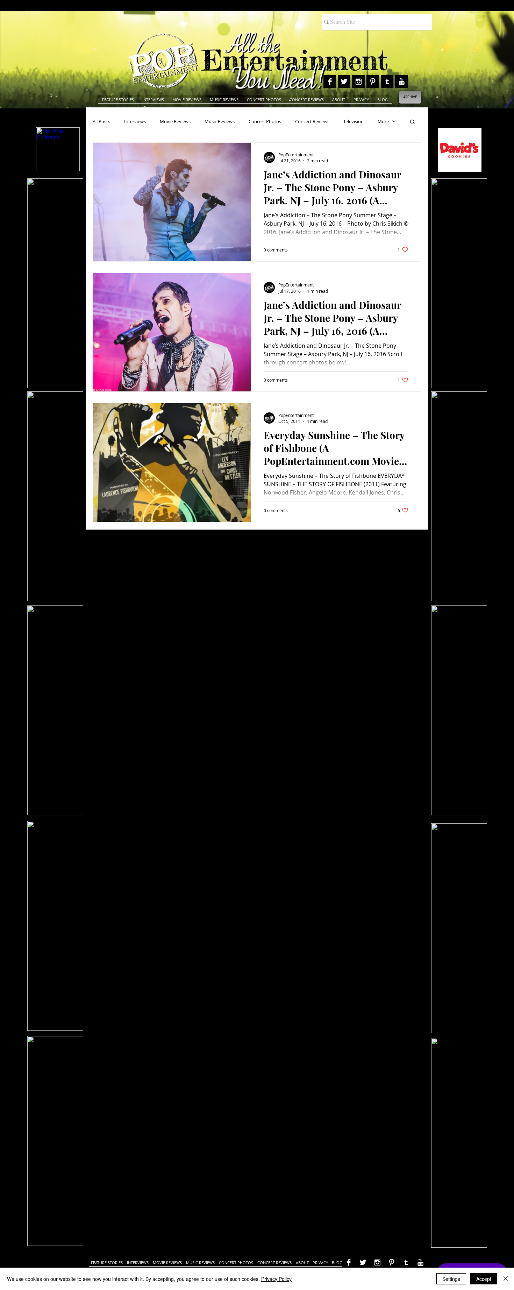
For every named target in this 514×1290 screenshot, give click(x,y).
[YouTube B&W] (401, 81)
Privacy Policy (276, 1278)
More (383, 121)
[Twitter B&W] (344, 81)
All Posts (101, 121)
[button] (412, 122)
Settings (451, 1278)
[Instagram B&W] (358, 81)
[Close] (505, 1278)
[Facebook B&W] (329, 81)
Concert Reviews (312, 121)
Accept (483, 1278)
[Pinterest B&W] (372, 81)
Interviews (135, 121)
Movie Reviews (175, 121)
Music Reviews (220, 121)
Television (353, 121)
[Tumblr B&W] (387, 81)
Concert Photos (265, 121)
